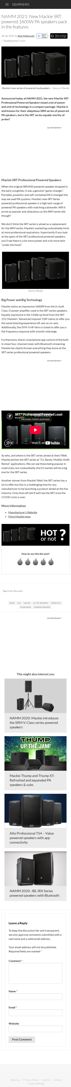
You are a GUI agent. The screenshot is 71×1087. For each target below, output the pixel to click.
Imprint (46, 1079)
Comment (15, 960)
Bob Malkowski (26, 35)
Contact (57, 1079)
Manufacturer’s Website (22, 512)
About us (15, 1079)
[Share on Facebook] (49, 591)
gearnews (20, 4)
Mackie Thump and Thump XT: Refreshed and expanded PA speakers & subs (32, 780)
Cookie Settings (36, 1083)
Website (14, 1023)
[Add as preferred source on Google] (59, 36)
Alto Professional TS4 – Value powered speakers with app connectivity (32, 837)
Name (13, 991)
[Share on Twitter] (62, 591)
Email (13, 1007)
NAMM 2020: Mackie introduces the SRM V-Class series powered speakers (34, 722)
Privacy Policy (31, 1079)
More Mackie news (19, 516)
